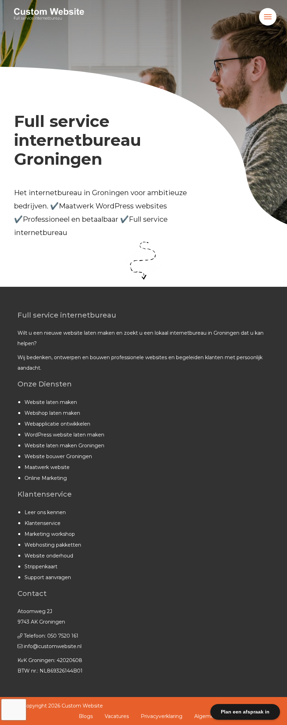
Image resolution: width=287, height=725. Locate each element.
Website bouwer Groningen (58, 456)
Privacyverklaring (161, 716)
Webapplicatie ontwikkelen (57, 424)
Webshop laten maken (52, 413)
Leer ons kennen (45, 512)
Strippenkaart (40, 566)
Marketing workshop (49, 534)
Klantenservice (42, 523)
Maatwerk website (47, 467)
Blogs (86, 716)
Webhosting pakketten (52, 545)
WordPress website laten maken (64, 435)
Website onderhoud (48, 556)
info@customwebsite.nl (53, 646)
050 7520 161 (62, 636)
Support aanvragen (47, 577)
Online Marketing (45, 478)
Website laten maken (50, 402)
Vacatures (117, 716)
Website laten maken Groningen (64, 445)
